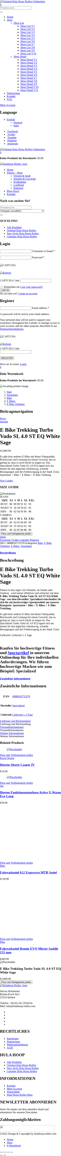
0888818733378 (21, 696)
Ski (2, 786)
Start (9, 391)
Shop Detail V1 (28, 59)
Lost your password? (31, 286)
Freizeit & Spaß (22, 175)
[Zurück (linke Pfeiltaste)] (1, 1155)
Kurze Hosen (7, 758)
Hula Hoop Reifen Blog (20, 1094)
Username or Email (43, 251)
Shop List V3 (27, 32)
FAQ (9, 99)
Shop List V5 (27, 38)
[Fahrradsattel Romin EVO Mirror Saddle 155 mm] (32, 933)
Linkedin (24, 540)
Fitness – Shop (15, 172)
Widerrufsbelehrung (17, 1044)
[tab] (30, 552)
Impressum (12, 1038)
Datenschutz (13, 93)
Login (23, 364)
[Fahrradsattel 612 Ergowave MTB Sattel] (32, 857)
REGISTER (7, 358)
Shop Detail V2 (28, 62)
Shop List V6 (27, 41)
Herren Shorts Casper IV (17, 765)
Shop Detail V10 (29, 87)
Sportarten (12, 395)
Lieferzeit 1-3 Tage (22, 714)
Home (10, 16)
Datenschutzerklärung (11, 329)
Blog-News (13, 191)
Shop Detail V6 (28, 74)
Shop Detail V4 (28, 68)
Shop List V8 (27, 47)
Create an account (27, 293)
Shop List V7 (27, 44)
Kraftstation (20, 181)
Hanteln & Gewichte (25, 178)
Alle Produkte (14, 227)
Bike (9, 398)
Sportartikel (18, 653)
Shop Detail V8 (28, 81)
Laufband (19, 185)
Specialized (18, 705)
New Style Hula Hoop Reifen (23, 233)
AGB (10, 1047)
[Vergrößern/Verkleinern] (1, 1152)
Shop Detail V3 (28, 65)
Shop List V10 (28, 53)
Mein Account (7, 105)
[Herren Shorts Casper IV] (14, 749)
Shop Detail (20, 56)
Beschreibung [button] (8, 552)
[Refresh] (5, 272)
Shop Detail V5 (28, 71)
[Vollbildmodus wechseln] (4, 1152)
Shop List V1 (27, 26)
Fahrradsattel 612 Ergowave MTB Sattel (28, 872)
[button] (0, 152)
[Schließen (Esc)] (11, 1152)
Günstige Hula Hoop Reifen (22, 236)
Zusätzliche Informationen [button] (15, 678)
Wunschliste (13, 1091)
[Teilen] (8, 1152)
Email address (40, 308)
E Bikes (11, 401)
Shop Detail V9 (28, 84)
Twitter (15, 540)
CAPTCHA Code (9, 280)
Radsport (18, 188)
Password (38, 257)
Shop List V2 (27, 29)
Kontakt (11, 96)
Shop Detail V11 (29, 90)
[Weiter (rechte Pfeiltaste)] (4, 1155)
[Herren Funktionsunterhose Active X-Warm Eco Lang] (14, 777)
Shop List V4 (27, 35)
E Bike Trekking (16, 404)
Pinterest (34, 540)
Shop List (19, 23)
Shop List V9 (27, 50)
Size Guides (6, 480)
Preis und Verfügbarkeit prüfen (16, 533)
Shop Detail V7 (28, 78)
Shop (9, 19)
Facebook (5, 540)
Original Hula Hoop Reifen (21, 230)
